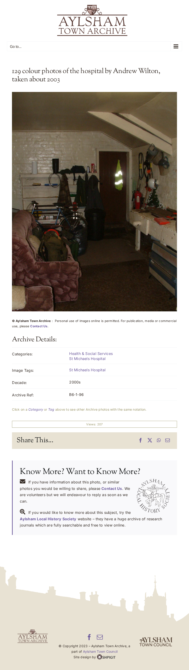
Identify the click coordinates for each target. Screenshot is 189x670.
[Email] (167, 440)
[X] (149, 440)
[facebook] (89, 637)
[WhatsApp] (158, 440)
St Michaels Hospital (87, 358)
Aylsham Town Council (100, 651)
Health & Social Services (91, 353)
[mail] (100, 637)
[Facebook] (140, 440)
